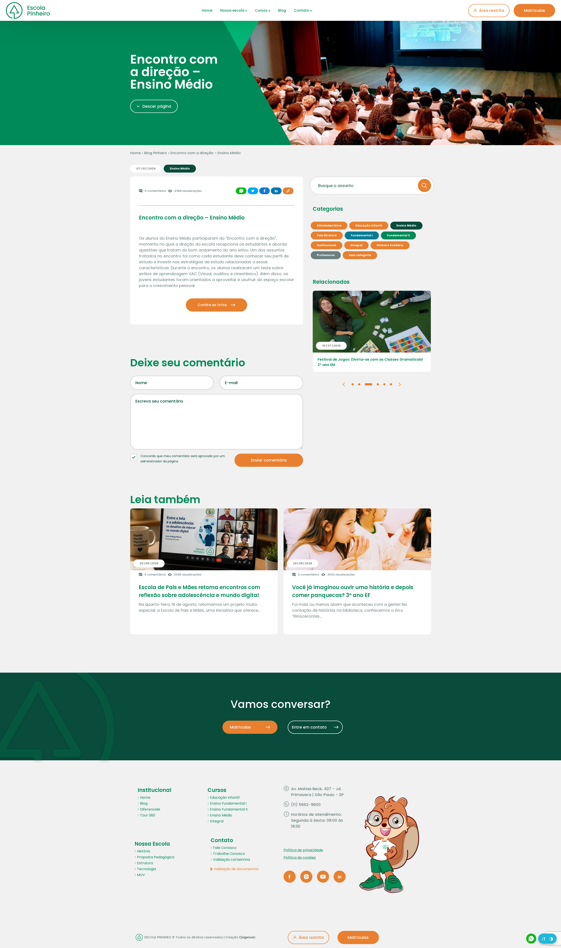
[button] (343, 384)
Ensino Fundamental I (228, 803)
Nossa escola (232, 10)
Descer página (156, 106)
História (143, 851)
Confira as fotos (212, 304)
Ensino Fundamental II (228, 809)
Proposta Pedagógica (155, 857)
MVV (141, 874)
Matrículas (534, 10)
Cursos (261, 10)
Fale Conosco (224, 847)
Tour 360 (147, 815)
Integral (217, 821)
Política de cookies (300, 857)
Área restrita (491, 10)
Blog (282, 10)
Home (207, 10)
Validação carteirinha (231, 859)
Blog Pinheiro (155, 152)
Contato (301, 10)
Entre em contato (309, 727)
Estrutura (145, 863)
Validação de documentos (236, 868)
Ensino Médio (221, 815)
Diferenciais (150, 809)
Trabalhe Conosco (229, 853)
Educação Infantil (225, 797)
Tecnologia (146, 868)
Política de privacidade (303, 850)
